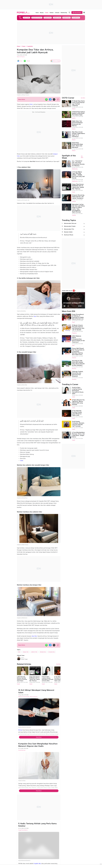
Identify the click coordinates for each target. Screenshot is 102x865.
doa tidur (34, 636)
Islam (31, 104)
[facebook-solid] (50, 99)
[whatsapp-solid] (46, 99)
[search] (69, 12)
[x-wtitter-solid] (54, 99)
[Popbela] (23, 12)
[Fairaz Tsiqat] (18, 658)
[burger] (84, 12)
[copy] (58, 99)
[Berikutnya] (61, 773)
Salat (21, 460)
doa (35, 316)
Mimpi (20, 830)
